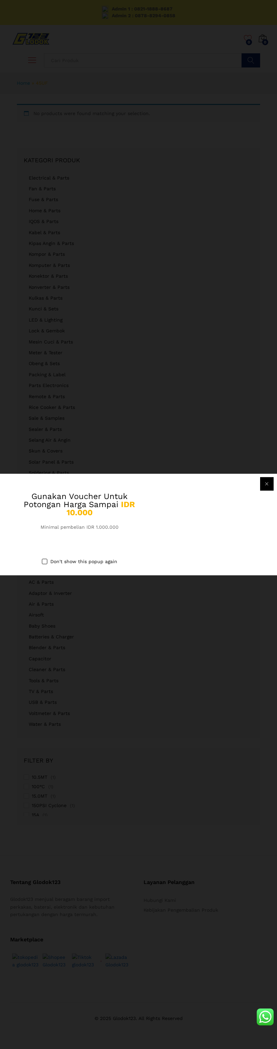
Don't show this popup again (83, 561)
